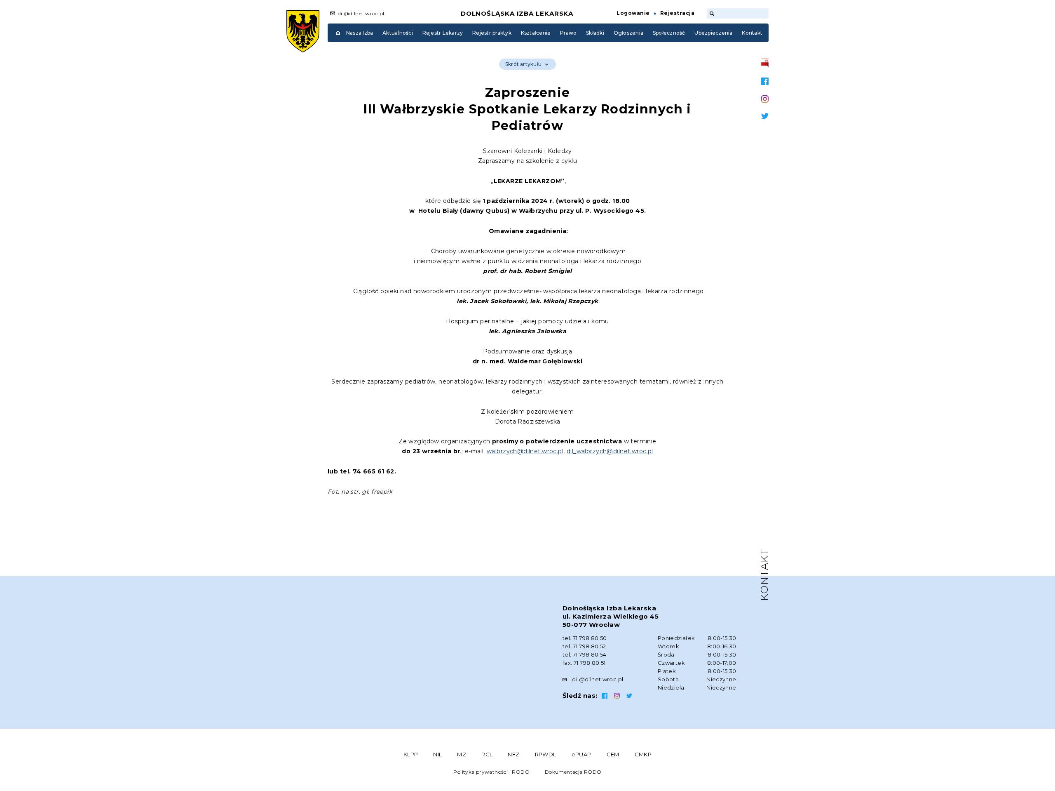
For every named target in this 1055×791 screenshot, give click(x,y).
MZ (461, 754)
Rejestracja (677, 13)
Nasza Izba (359, 33)
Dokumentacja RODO (573, 772)
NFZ (513, 754)
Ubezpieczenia (713, 33)
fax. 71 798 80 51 (584, 662)
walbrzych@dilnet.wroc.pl (525, 451)
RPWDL (545, 754)
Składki (595, 33)
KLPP (410, 754)
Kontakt (752, 33)
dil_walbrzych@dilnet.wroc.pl (610, 451)
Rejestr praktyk (491, 33)
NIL (437, 754)
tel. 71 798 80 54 (585, 654)
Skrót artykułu (523, 64)
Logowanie (633, 13)
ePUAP (581, 754)
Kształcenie (536, 33)
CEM (613, 754)
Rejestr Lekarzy (442, 33)
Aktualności (397, 33)
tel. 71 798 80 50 (585, 638)
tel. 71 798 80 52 (584, 646)
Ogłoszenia (628, 33)
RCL (486, 754)
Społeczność (669, 33)
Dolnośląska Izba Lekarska (517, 13)
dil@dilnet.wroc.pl (361, 13)
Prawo (568, 33)
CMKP (643, 754)
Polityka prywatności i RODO (491, 772)
